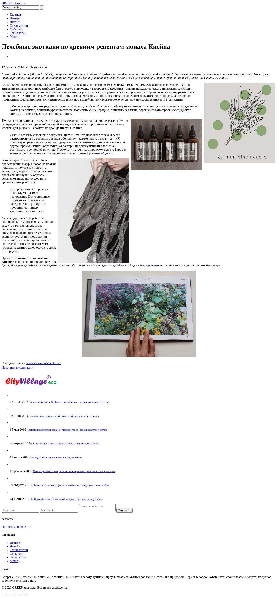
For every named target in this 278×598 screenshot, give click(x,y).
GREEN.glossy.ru (13, 3)
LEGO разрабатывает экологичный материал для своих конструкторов (66, 499)
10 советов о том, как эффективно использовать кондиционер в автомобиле (70, 485)
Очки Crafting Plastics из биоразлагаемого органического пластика (65, 443)
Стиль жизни (19, 25)
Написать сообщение (16, 526)
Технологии (18, 33)
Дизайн (15, 22)
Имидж (15, 18)
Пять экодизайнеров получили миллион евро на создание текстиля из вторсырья (74, 471)
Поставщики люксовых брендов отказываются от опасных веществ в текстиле (67, 429)
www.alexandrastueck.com (43, 363)
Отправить (124, 510)
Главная (15, 14)
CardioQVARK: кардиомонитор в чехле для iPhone (56, 457)
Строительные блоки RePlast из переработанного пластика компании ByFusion (69, 402)
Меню (14, 36)
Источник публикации (17, 367)
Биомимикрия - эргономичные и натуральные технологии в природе (64, 416)
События (16, 29)
